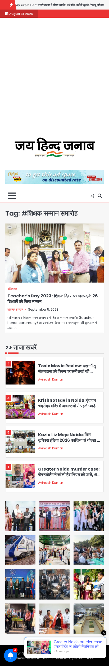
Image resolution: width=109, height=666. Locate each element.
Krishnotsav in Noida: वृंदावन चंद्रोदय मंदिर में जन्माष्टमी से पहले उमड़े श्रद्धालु (67, 405)
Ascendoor (40, 658)
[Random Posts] (92, 196)
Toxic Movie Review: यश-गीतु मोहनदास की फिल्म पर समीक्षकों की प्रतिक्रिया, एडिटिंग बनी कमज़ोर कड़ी (67, 371)
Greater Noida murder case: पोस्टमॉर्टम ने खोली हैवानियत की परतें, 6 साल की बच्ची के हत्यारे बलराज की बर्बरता (68, 474)
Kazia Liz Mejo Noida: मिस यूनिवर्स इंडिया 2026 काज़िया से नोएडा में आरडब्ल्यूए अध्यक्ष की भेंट (68, 440)
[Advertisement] (54, 80)
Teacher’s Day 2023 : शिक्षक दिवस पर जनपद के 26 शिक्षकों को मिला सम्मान (52, 299)
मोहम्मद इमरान (15, 309)
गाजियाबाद (12, 288)
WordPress (83, 658)
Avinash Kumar (50, 379)
